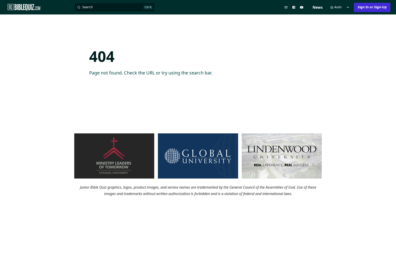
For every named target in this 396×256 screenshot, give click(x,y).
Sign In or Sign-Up (372, 7)
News (318, 7)
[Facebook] (294, 7)
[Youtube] (302, 7)
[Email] (286, 7)
